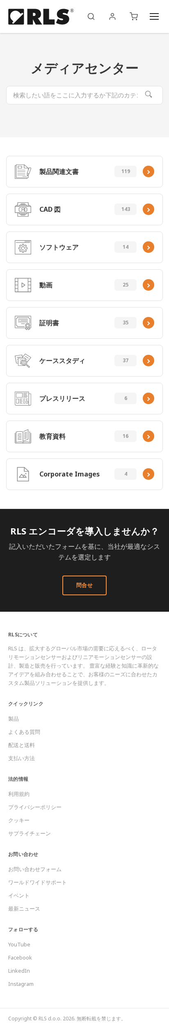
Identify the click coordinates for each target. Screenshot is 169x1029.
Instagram (21, 983)
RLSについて (23, 634)
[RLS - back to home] (41, 16)
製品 (13, 718)
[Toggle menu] (154, 16)
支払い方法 (21, 758)
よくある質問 (24, 731)
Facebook (20, 957)
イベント (19, 895)
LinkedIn (19, 970)
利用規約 (19, 794)
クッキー (19, 820)
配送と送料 (21, 745)
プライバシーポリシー (35, 807)
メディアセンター (85, 67)
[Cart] (133, 16)
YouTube (19, 944)
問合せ (84, 585)
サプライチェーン (29, 833)
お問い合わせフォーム (35, 869)
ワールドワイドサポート (37, 882)
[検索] (91, 16)
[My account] (112, 16)
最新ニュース (24, 908)
